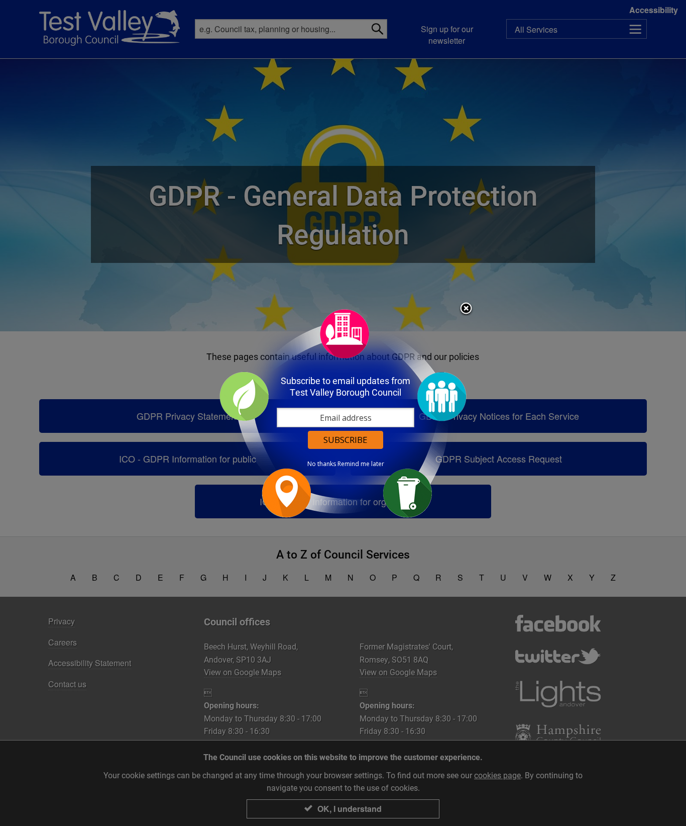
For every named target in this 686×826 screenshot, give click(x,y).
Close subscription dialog (466, 309)
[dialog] (343, 413)
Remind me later (360, 464)
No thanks (321, 464)
